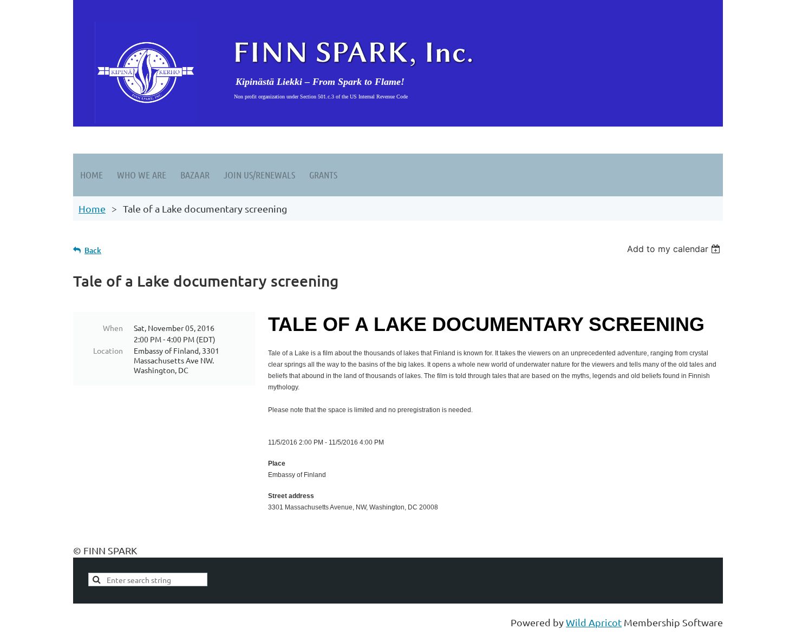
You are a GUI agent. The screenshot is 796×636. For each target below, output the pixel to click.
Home (92, 208)
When (113, 328)
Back (92, 250)
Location (108, 350)
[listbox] (675, 248)
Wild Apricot (594, 622)
